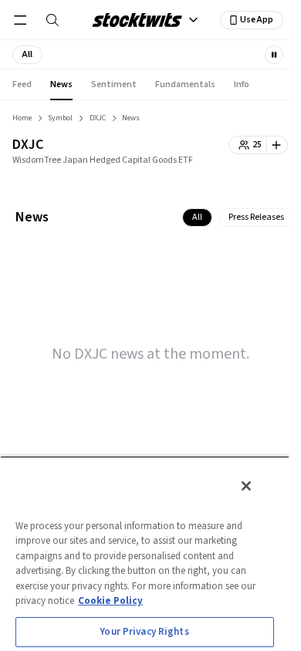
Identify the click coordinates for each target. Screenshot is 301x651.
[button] (27, 55)
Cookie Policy (110, 601)
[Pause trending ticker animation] (274, 55)
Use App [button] (256, 19)
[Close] (246, 486)
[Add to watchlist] (277, 145)
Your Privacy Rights (144, 632)
